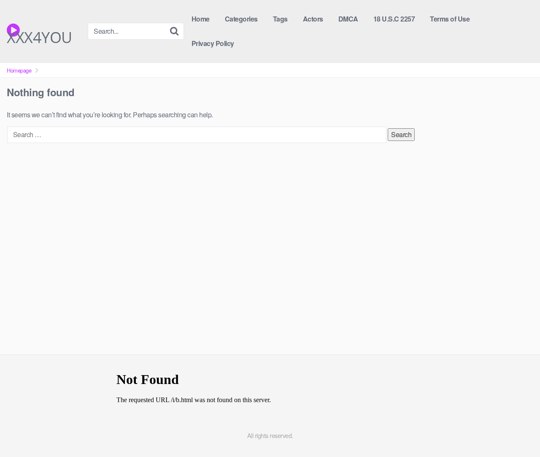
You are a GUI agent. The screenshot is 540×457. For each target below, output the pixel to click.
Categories (241, 19)
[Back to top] (517, 430)
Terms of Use (450, 19)
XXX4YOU (39, 32)
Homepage (19, 70)
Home (201, 19)
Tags (280, 19)
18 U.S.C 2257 (394, 19)
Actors (313, 19)
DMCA (348, 19)
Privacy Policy (213, 43)
